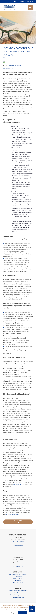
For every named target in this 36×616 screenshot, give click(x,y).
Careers (18, 580)
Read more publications (18, 521)
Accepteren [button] (23, 613)
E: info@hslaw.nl (18, 546)
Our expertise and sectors (18, 574)
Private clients (18, 583)
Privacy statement (18, 597)
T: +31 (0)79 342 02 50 (26, 1)
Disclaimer (18, 593)
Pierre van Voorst (19, 484)
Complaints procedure (18, 595)
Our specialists (18, 576)
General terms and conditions (18, 591)
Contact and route (18, 578)
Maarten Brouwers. (12, 514)
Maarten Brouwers (14, 66)
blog (7, 482)
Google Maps (18, 566)
